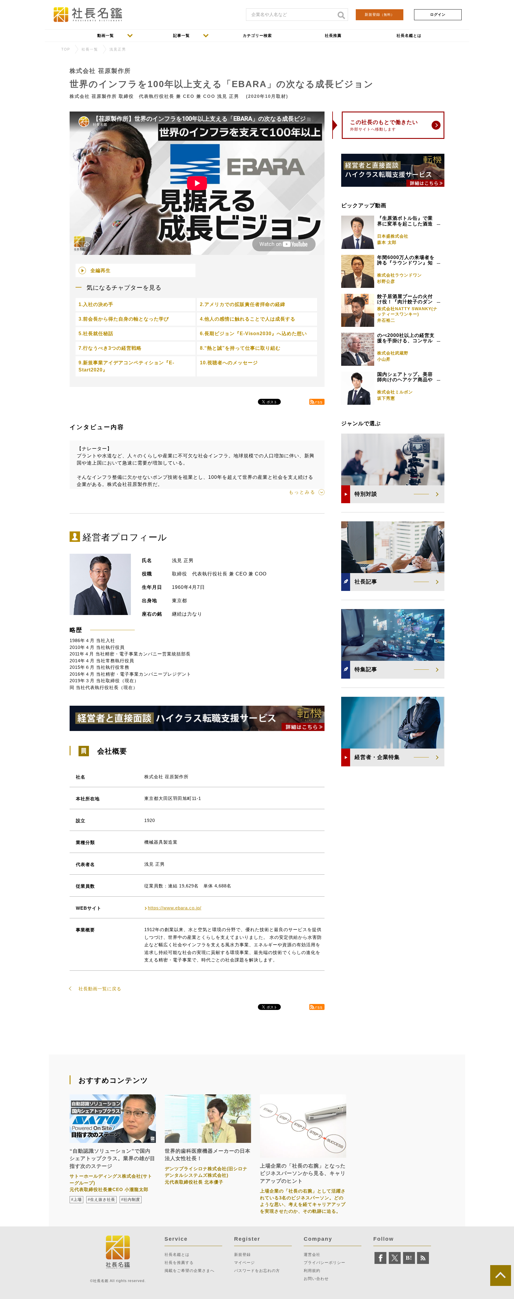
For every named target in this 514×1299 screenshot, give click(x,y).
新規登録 (379, 14)
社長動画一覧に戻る (100, 988)
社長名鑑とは (176, 1254)
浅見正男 (117, 49)
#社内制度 (130, 1199)
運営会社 (312, 1254)
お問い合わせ (316, 1278)
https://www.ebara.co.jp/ (174, 907)
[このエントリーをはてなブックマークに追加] (409, 1258)
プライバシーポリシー (324, 1262)
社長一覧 (90, 49)
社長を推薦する (179, 1262)
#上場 (76, 1199)
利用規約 (312, 1270)
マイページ (244, 1262)
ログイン (438, 14)
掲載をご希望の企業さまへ (189, 1270)
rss (319, 401)
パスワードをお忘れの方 (257, 1270)
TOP (65, 49)
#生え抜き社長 (101, 1199)
